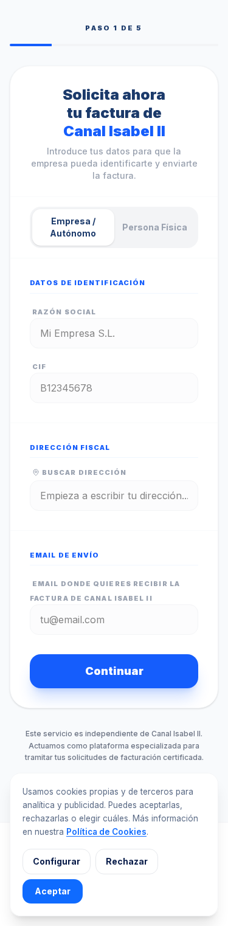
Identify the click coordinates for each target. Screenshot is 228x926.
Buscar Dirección (84, 472)
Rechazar (127, 861)
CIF (39, 366)
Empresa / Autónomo (73, 227)
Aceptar (53, 891)
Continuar (114, 671)
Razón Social (64, 312)
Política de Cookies (106, 832)
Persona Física (154, 227)
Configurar (56, 861)
